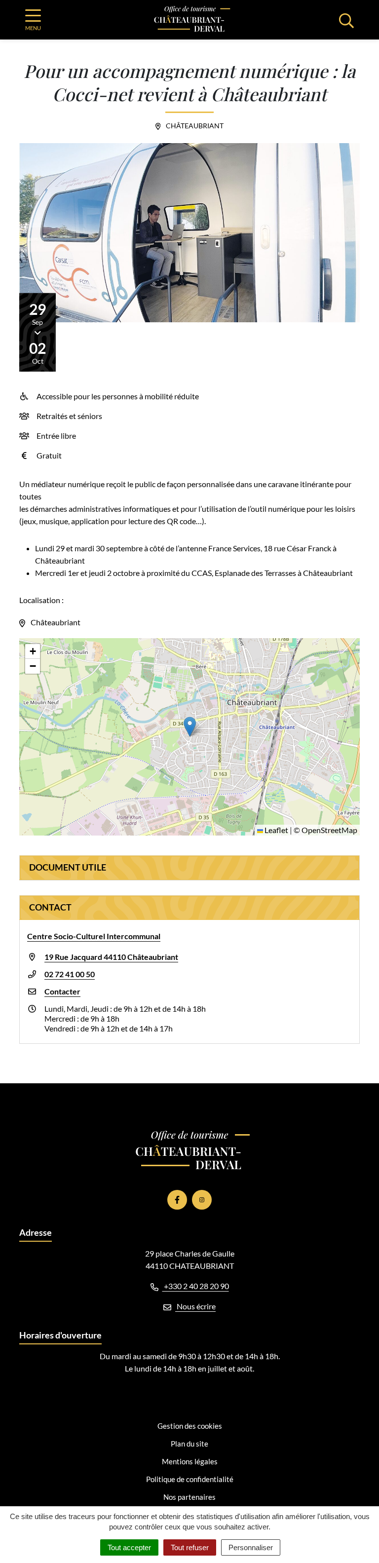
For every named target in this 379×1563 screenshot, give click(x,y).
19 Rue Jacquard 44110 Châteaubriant (111, 956)
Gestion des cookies (189, 1425)
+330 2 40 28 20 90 (195, 1286)
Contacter (62, 991)
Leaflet (275, 830)
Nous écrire (195, 1306)
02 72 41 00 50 (69, 974)
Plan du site (189, 1443)
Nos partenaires (189, 1496)
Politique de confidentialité (189, 1479)
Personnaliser (250, 1547)
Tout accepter (129, 1547)
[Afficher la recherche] (346, 19)
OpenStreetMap (329, 830)
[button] (190, 727)
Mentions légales (190, 1461)
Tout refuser (190, 1547)
